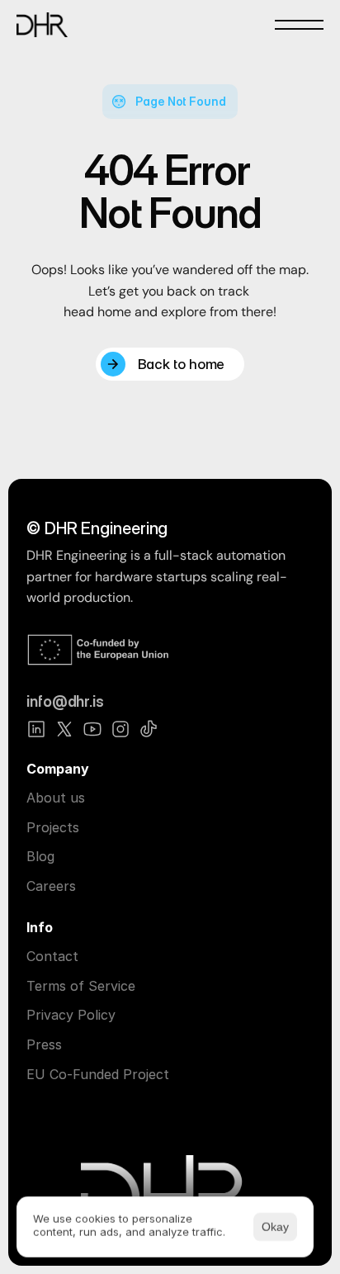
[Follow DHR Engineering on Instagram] (120, 729)
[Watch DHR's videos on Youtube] (92, 729)
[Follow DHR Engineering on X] (64, 729)
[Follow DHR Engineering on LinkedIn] (36, 729)
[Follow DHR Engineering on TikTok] (148, 729)
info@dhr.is (65, 701)
